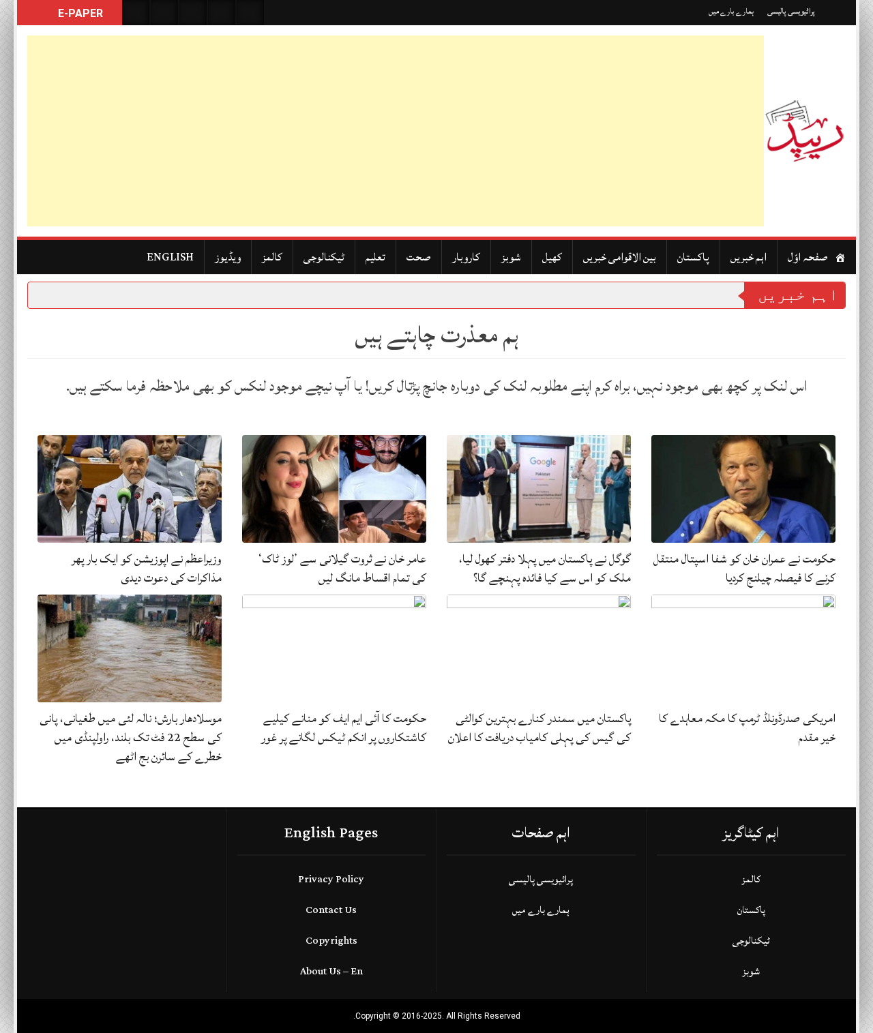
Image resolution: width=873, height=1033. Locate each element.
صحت (418, 257)
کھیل (552, 257)
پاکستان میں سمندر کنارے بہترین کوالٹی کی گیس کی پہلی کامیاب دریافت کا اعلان (539, 727)
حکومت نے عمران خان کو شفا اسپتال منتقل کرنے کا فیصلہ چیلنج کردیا (744, 568)
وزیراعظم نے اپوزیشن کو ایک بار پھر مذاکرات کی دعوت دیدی (147, 568)
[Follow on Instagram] (250, 12)
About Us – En (331, 971)
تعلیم (375, 257)
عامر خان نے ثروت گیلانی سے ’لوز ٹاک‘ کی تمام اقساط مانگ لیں (342, 568)
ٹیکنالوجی (324, 257)
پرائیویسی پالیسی (791, 11)
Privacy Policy (331, 879)
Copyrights (331, 940)
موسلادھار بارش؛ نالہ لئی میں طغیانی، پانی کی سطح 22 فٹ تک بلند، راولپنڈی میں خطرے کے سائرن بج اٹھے (131, 737)
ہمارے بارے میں (731, 11)
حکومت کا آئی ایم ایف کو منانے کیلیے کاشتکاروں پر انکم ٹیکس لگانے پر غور (343, 727)
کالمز (272, 257)
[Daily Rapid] (805, 131)
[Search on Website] (135, 12)
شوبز (511, 257)
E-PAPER (79, 13)
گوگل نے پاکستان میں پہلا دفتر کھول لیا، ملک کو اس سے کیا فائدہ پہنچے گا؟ (545, 568)
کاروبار (466, 257)
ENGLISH (170, 257)
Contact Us (331, 910)
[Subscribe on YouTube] (221, 12)
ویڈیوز (228, 257)
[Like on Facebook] (164, 12)
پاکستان (693, 257)
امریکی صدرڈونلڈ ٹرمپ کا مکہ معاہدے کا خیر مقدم (747, 727)
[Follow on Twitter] (193, 12)
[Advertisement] (395, 130)
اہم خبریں (748, 257)
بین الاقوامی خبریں (619, 257)
